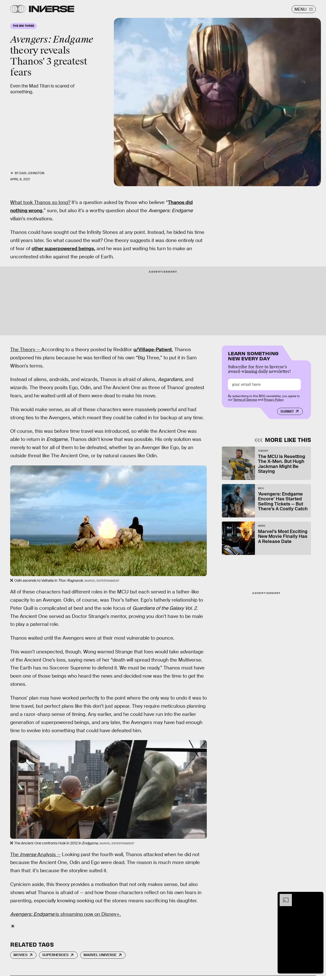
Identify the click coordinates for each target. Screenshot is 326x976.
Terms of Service (245, 400)
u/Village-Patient (152, 349)
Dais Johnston (31, 173)
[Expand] (283, 896)
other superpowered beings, (63, 248)
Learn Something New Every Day (253, 355)
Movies (20, 955)
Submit (287, 411)
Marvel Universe (100, 955)
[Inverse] (51, 9)
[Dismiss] (318, 896)
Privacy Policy (274, 400)
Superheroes (55, 955)
